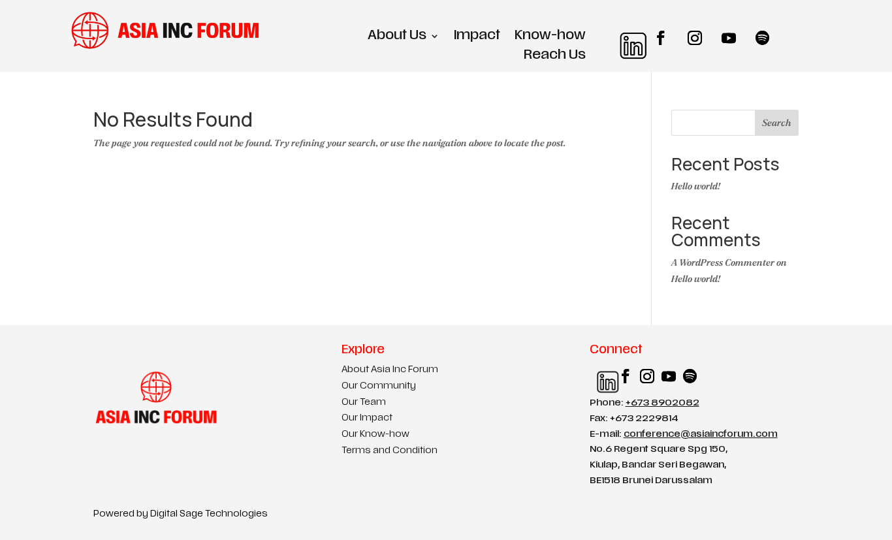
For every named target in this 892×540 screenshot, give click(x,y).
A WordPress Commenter (722, 263)
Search (776, 123)
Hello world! (695, 186)
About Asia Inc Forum (390, 370)
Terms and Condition (390, 451)
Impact (477, 36)
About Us (397, 36)
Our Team (364, 402)
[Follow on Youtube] (728, 38)
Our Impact (367, 418)
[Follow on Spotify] (762, 38)
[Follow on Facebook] (660, 38)
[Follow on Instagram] (694, 38)
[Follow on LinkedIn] (627, 38)
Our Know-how (375, 434)
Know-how (550, 36)
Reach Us (555, 56)
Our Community (379, 386)
